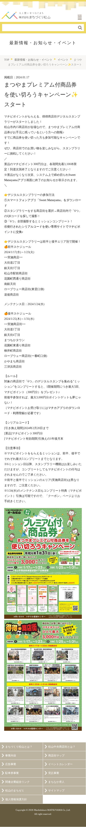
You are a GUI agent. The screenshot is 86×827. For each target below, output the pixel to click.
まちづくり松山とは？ (18, 746)
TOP (6, 59)
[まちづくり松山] (26, 14)
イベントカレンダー (60, 764)
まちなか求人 (56, 781)
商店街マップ (56, 755)
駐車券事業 (12, 773)
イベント (63, 59)
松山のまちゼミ (14, 790)
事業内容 (10, 755)
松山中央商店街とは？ (61, 746)
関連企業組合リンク (17, 781)
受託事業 (53, 773)
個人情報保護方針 (16, 799)
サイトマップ (56, 790)
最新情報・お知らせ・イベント (33, 59)
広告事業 (10, 764)
